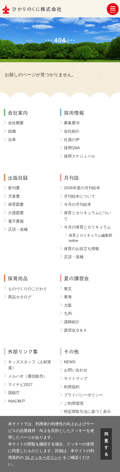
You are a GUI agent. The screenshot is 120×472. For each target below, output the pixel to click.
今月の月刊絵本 (77, 204)
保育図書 (16, 204)
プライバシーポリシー (83, 395)
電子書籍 (16, 221)
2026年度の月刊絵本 (82, 188)
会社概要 (16, 123)
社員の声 (72, 139)
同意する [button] (106, 444)
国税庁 (14, 392)
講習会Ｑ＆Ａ (75, 330)
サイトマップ (75, 378)
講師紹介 (72, 322)
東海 (68, 297)
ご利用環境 (73, 403)
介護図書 (16, 212)
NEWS (69, 362)
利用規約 (72, 387)
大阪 (68, 305)
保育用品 (18, 278)
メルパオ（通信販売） (27, 376)
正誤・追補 (18, 229)
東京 (68, 288)
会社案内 (18, 112)
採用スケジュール (79, 156)
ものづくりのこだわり (27, 288)
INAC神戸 (16, 401)
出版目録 (18, 177)
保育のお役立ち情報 (81, 248)
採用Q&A (72, 147)
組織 (12, 131)
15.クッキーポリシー (43, 457)
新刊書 (14, 188)
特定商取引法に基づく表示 (87, 411)
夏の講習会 (76, 278)
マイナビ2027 (20, 384)
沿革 (12, 139)
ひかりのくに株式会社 (37, 8)
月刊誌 (71, 177)
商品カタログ (20, 297)
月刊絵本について (79, 196)
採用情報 (74, 112)
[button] (18, 465)
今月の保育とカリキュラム (87, 227)
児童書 (14, 196)
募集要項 (72, 123)
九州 (68, 313)
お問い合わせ (75, 370)
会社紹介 (72, 131)
